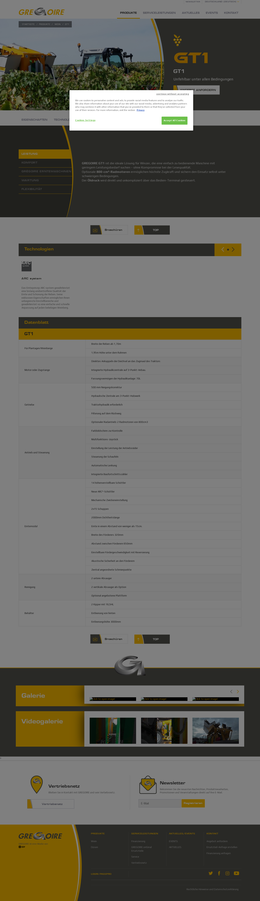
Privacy (140, 110)
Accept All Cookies (174, 120)
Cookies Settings (85, 120)
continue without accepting (172, 94)
